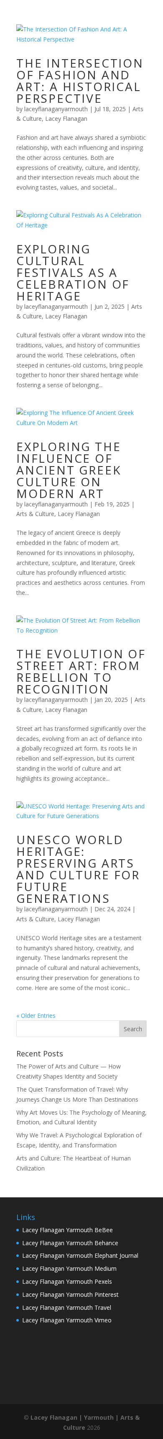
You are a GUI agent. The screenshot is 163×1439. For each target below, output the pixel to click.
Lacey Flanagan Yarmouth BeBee (67, 1230)
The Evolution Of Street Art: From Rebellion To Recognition (81, 671)
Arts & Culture (35, 514)
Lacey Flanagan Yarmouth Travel (66, 1307)
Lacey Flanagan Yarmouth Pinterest (70, 1294)
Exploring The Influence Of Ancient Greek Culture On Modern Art (68, 469)
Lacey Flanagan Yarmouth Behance (70, 1243)
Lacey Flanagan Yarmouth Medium (69, 1268)
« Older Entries (36, 1015)
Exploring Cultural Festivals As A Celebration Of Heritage (73, 272)
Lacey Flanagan (66, 119)
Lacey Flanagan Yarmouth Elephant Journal (80, 1255)
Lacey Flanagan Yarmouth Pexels (67, 1281)
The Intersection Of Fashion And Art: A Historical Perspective (80, 80)
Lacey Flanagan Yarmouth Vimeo (67, 1320)
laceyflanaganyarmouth (56, 109)
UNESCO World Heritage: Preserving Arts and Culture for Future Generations (78, 869)
